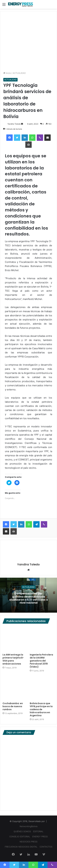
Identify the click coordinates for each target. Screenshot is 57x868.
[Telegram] (36, 524)
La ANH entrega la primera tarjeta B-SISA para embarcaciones (13, 659)
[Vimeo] (44, 854)
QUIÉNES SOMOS (22, 831)
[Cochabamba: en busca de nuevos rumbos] (15, 688)
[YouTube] (36, 854)
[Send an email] (22, 124)
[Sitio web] (28, 570)
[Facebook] (9, 137)
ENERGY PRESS (40, 836)
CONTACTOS (46, 846)
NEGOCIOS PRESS (28, 841)
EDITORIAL (38, 831)
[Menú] (4, 5)
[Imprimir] (28, 144)
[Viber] (40, 137)
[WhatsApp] (32, 137)
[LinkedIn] (25, 137)
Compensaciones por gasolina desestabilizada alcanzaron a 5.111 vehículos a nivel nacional (28, 598)
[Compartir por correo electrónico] (47, 137)
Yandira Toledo (14, 124)
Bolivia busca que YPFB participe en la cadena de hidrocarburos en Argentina (41, 709)
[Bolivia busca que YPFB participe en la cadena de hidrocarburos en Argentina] (42, 688)
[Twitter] (17, 137)
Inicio (8, 73)
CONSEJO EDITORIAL (19, 836)
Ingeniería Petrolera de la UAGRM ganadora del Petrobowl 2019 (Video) (41, 660)
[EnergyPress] (20, 4)
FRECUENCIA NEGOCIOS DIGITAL (21, 846)
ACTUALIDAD (19, 73)
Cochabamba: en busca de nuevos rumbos (13, 706)
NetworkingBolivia (28, 826)
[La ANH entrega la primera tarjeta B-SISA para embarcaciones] (15, 639)
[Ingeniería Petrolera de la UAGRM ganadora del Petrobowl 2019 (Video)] (42, 639)
